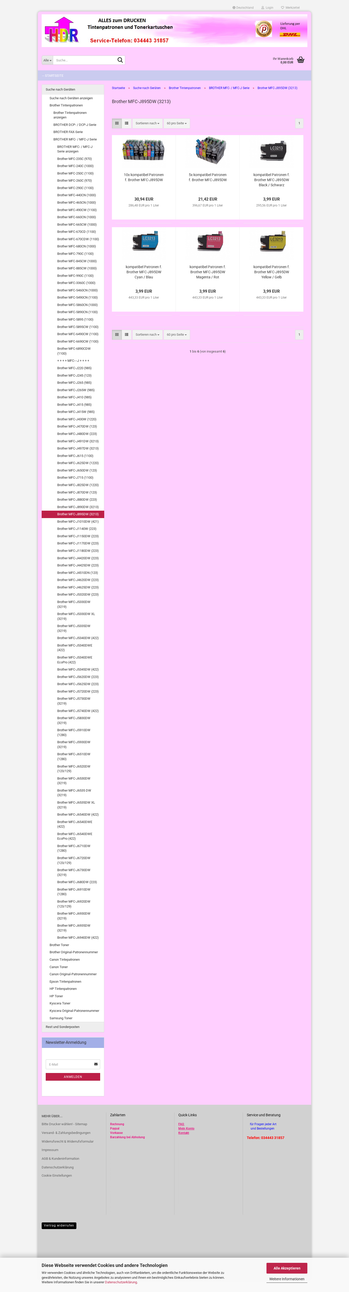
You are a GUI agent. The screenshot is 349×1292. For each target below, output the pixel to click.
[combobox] (147, 123)
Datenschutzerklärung (121, 1282)
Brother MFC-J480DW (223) (77, 434)
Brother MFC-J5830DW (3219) (73, 720)
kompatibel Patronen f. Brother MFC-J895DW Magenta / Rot (208, 272)
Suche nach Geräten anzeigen (71, 98)
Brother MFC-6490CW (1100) (78, 334)
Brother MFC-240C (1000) (75, 166)
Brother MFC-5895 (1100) (75, 319)
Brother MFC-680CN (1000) (76, 246)
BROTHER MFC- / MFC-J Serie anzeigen (74, 149)
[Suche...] (120, 60)
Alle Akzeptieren (287, 1268)
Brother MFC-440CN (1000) (76, 195)
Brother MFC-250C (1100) (75, 173)
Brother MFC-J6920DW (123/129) (73, 904)
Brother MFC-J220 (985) (74, 368)
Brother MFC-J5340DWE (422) (74, 647)
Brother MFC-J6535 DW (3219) (74, 793)
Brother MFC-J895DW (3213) (78, 514)
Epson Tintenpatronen (65, 981)
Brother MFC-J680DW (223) (77, 882)
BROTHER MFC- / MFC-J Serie (75, 139)
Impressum (50, 1150)
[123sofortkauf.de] (174, 31)
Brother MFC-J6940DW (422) (78, 937)
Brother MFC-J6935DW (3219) (73, 928)
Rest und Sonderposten (62, 1027)
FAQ (181, 1124)
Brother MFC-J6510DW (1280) (73, 756)
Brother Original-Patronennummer (74, 952)
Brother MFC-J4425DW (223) (78, 565)
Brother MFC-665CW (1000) (77, 224)
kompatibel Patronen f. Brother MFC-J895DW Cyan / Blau (144, 272)
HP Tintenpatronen (63, 989)
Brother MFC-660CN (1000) (76, 217)
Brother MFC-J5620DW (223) (78, 677)
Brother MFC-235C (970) (74, 159)
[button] (243, 8)
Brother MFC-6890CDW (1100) (74, 351)
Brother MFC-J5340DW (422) (78, 638)
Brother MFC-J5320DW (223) (78, 594)
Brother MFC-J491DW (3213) (78, 441)
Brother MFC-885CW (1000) (77, 268)
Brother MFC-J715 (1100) (75, 477)
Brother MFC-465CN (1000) (76, 202)
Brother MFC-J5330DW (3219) (73, 604)
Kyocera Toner (60, 1003)
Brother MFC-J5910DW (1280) (73, 732)
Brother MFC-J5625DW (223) (78, 684)
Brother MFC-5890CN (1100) (77, 312)
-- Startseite (52, 76)
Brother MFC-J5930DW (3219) (73, 744)
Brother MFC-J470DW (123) (77, 426)
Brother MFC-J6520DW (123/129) (73, 768)
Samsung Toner (61, 1018)
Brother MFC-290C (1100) (75, 188)
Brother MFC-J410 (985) (74, 397)
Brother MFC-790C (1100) (75, 254)
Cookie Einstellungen (57, 1175)
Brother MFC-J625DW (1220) (78, 463)
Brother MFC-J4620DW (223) (78, 580)
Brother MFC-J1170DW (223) (78, 543)
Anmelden (73, 1077)
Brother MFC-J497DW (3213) (78, 448)
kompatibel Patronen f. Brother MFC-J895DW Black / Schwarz (271, 180)
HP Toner (56, 996)
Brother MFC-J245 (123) (74, 375)
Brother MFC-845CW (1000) (77, 261)
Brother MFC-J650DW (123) (77, 470)
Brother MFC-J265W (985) (76, 390)
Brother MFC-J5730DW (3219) (73, 701)
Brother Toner (59, 945)
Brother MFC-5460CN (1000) (77, 290)
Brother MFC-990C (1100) (75, 276)
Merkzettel (292, 7)
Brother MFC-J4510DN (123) (77, 573)
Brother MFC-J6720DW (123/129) (73, 860)
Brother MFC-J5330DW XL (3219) (76, 616)
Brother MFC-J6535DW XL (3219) (76, 805)
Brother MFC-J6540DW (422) (78, 814)
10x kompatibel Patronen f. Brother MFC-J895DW (144, 177)
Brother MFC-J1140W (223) (77, 529)
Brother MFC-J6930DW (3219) (73, 916)
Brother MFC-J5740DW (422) (78, 711)
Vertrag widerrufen (59, 1225)
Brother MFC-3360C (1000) (76, 283)
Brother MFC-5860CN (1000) (77, 305)
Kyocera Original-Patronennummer (74, 1011)
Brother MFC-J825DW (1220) (78, 485)
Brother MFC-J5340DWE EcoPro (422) (74, 659)
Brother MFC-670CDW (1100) (78, 239)
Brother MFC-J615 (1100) (75, 456)
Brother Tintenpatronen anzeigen (70, 115)
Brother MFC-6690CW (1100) (78, 341)
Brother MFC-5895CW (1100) (78, 327)
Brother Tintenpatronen (66, 105)
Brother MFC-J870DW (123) (77, 492)
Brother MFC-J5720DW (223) (78, 691)
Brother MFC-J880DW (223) (77, 499)
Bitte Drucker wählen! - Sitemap (64, 1124)
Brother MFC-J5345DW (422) (78, 669)
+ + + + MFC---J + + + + (73, 361)
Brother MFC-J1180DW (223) (78, 551)
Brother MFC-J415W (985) (76, 412)
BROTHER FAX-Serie (68, 132)
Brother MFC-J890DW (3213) (78, 507)
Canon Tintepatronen (65, 959)
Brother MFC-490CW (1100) (77, 210)
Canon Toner (59, 967)
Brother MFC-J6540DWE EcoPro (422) (74, 836)
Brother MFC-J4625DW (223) (78, 587)
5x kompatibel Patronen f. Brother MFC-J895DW (208, 177)
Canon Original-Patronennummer (73, 974)
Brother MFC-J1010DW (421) (78, 521)
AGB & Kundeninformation (60, 1158)
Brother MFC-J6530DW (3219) (73, 780)
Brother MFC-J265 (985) (74, 383)
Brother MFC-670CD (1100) (76, 232)
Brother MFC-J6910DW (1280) (73, 892)
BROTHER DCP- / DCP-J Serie (74, 125)
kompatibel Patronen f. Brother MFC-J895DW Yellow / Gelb (271, 272)
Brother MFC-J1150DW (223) (78, 536)
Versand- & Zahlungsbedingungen (66, 1133)
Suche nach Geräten (60, 89)
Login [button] (268, 7)
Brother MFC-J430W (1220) (77, 419)
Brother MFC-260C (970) (74, 180)
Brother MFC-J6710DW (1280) (73, 848)
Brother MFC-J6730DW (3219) (73, 872)
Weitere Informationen (287, 1279)
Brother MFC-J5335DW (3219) (73, 628)
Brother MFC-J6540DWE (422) (74, 824)
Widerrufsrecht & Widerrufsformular (68, 1141)
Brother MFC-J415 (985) (74, 405)
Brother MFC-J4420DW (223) (78, 558)
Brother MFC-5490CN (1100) (77, 297)
